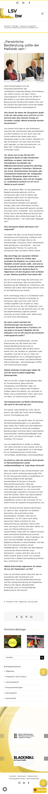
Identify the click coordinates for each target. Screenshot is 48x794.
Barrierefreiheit (33, 778)
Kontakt (12, 776)
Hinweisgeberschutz (17, 778)
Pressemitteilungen (14, 687)
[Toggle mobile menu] (42, 13)
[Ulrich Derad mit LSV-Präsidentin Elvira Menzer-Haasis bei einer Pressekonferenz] (24, 54)
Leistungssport (12, 682)
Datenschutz (33, 776)
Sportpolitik (33, 601)
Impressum (21, 776)
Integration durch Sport (16, 677)
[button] (6, 642)
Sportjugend (11, 693)
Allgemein (23, 601)
